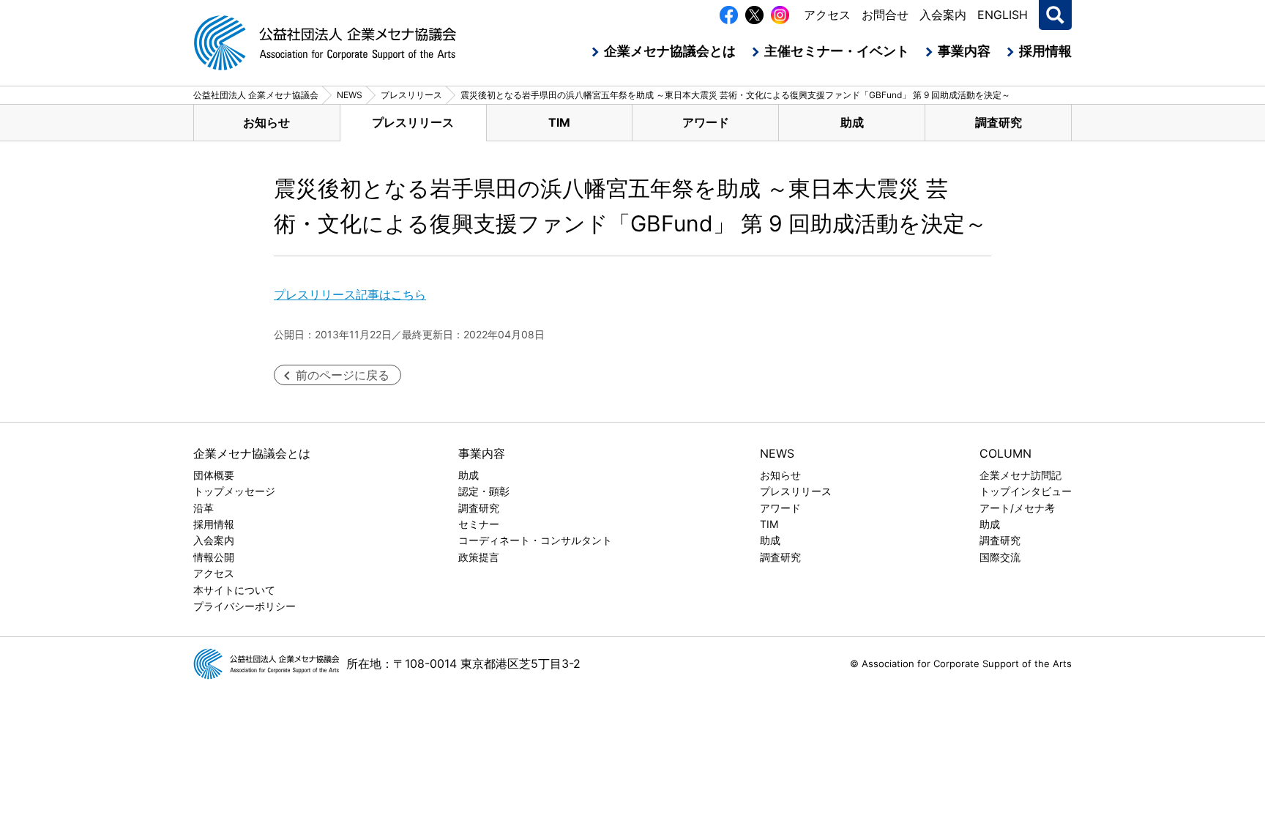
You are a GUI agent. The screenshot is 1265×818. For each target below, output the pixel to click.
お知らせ (266, 122)
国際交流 (999, 557)
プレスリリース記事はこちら (350, 294)
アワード (705, 122)
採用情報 (1045, 51)
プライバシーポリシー (244, 606)
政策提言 (478, 557)
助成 (852, 122)
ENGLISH (1002, 14)
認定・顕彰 (484, 491)
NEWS (777, 453)
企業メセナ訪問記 (1020, 475)
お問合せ (885, 14)
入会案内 (942, 14)
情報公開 (213, 557)
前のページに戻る (342, 375)
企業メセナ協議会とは (670, 51)
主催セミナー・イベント (836, 51)
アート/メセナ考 (1017, 508)
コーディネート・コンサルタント (535, 540)
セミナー (478, 524)
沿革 (203, 508)
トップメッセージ (234, 491)
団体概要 (213, 475)
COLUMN (1005, 453)
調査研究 (998, 122)
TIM (559, 122)
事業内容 (964, 51)
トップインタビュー (1025, 491)
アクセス (827, 14)
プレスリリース (413, 122)
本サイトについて (234, 590)
